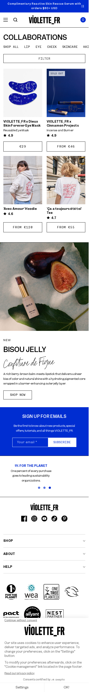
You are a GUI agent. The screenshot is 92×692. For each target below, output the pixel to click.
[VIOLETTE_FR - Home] (44, 20)
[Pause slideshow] (82, 6)
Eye (39, 46)
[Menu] (5, 20)
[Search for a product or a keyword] (15, 20)
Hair (87, 46)
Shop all (11, 46)
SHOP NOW (17, 394)
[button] (83, 20)
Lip (27, 46)
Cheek (52, 46)
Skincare (70, 46)
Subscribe (62, 442)
